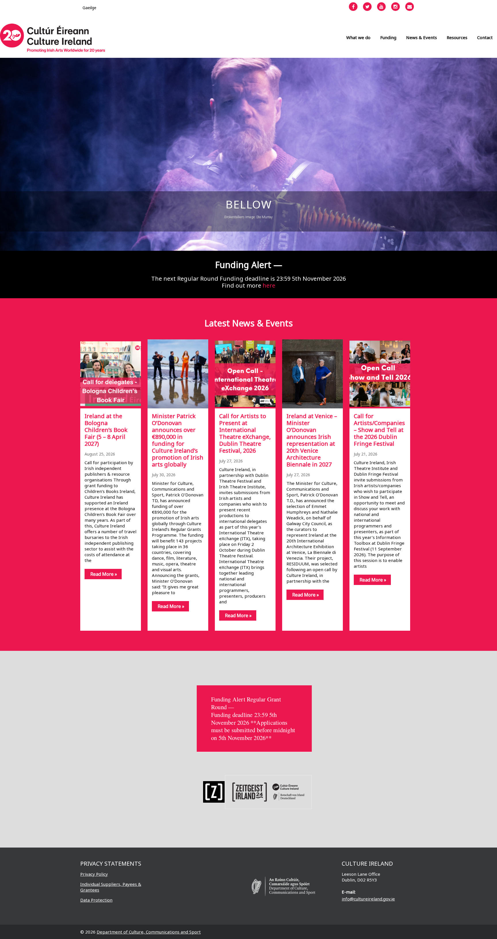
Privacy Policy (94, 874)
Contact (485, 37)
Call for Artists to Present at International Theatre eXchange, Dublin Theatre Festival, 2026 (245, 433)
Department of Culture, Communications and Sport (149, 932)
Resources (457, 37)
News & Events (421, 37)
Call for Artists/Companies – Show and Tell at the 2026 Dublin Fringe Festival (379, 429)
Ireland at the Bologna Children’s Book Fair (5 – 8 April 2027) (106, 429)
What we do (358, 37)
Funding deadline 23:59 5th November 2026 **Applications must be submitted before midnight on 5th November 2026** (253, 726)
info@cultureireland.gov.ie (368, 899)
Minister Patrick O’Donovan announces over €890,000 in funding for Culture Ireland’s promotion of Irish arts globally (177, 440)
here (269, 285)
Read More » (103, 574)
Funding (388, 37)
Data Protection (96, 900)
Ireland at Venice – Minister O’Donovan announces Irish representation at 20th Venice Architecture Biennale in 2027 (311, 440)
